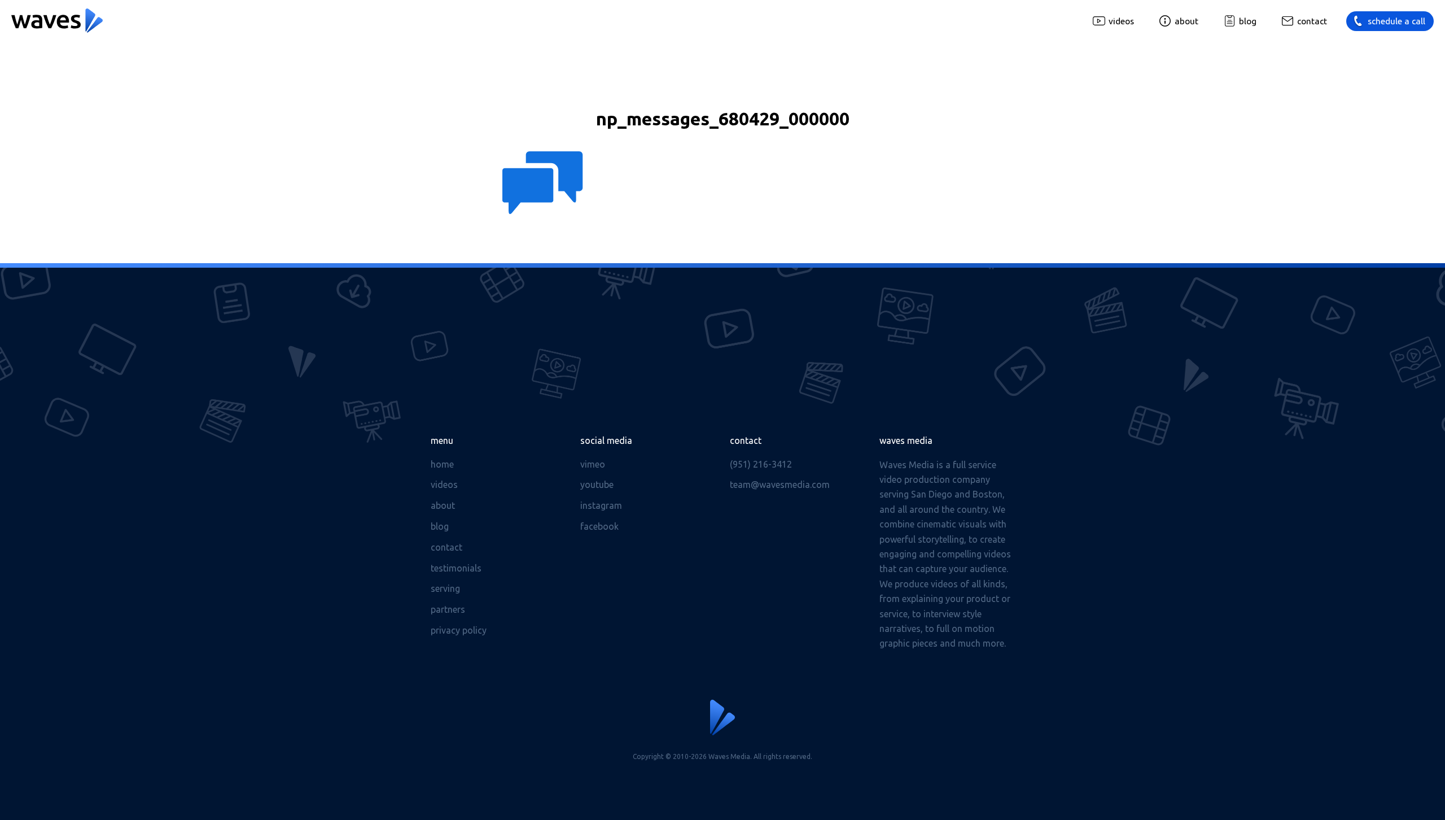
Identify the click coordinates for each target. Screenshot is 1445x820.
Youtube (597, 484)
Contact (1312, 21)
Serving (445, 588)
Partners (448, 609)
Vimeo (592, 464)
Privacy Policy (459, 630)
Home (442, 464)
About (1186, 21)
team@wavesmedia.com (780, 484)
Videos (1121, 21)
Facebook (599, 526)
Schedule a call (1396, 21)
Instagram (601, 505)
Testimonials (456, 568)
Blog (1247, 21)
